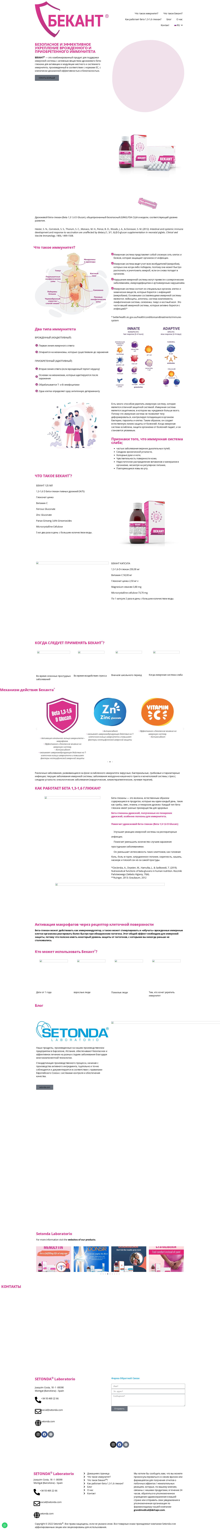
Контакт (165, 25)
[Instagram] (38, 1434)
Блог (169, 19)
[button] (36, 728)
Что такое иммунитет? (146, 13)
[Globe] (51, 1434)
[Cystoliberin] (128, 1259)
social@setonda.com (52, 1409)
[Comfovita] (166, 1259)
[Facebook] (44, 1434)
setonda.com (48, 1421)
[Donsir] (53, 1259)
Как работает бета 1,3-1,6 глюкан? (143, 19)
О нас (179, 19)
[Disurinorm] (91, 1259)
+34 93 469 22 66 (49, 1398)
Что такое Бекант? (173, 13)
